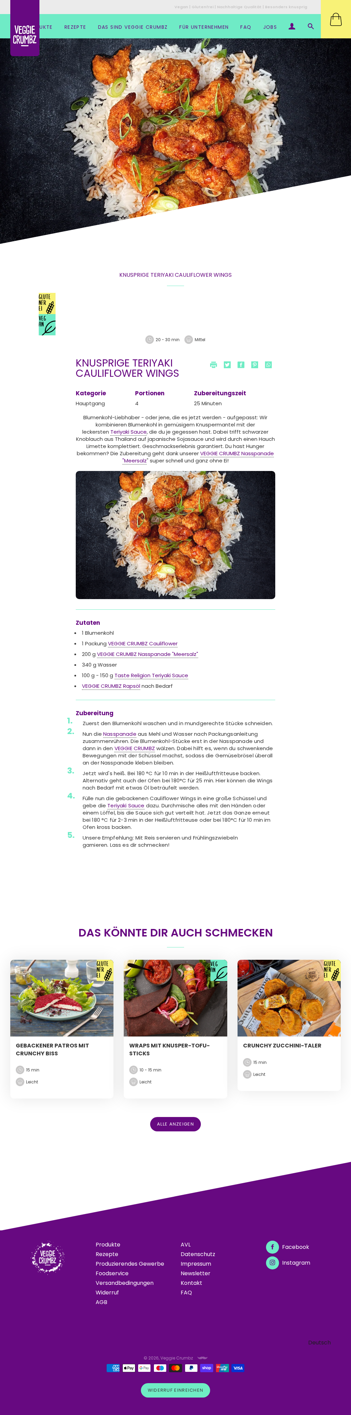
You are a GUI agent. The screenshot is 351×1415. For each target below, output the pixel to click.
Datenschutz (198, 1254)
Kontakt (191, 1283)
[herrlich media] (202, 1358)
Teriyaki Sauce (128, 431)
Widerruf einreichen (176, 1390)
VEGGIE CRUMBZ (134, 748)
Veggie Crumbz (176, 1358)
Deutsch (319, 1342)
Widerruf (107, 1292)
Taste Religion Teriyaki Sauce (151, 675)
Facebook (295, 1247)
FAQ (245, 27)
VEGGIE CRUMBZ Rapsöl (111, 686)
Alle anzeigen (175, 1124)
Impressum (196, 1264)
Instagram (295, 1263)
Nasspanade (119, 733)
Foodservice (112, 1273)
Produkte (108, 1245)
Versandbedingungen (125, 1283)
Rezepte (75, 27)
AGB (101, 1302)
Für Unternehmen (204, 27)
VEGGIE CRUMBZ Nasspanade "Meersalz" (147, 654)
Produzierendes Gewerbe (130, 1264)
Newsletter (195, 1273)
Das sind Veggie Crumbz (133, 27)
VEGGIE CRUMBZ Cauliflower (143, 643)
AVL (186, 1245)
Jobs (270, 27)
